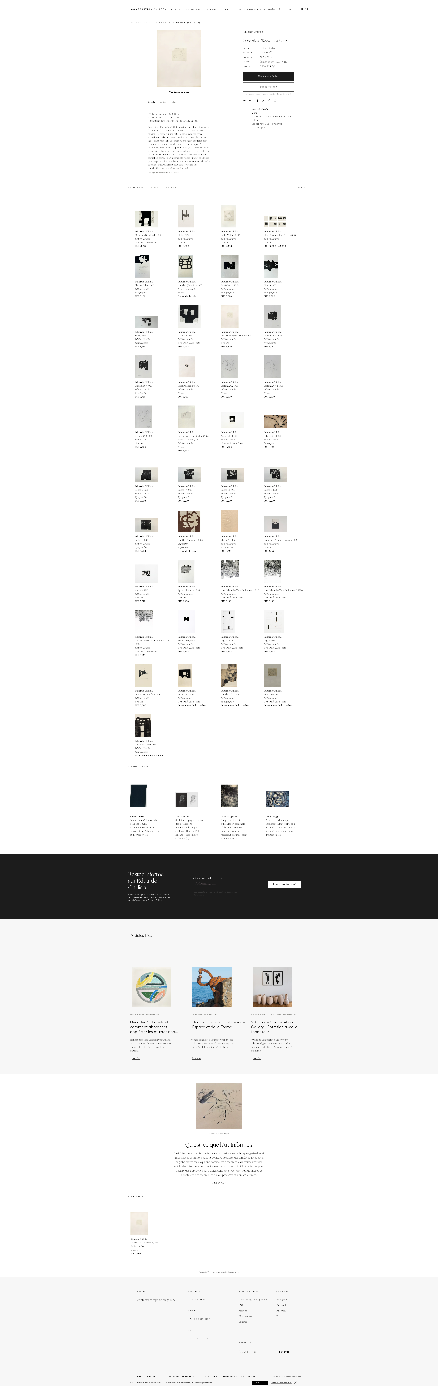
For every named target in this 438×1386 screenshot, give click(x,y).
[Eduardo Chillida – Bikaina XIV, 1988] (189, 621)
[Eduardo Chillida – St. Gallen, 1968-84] (232, 266)
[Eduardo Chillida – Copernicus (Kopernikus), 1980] (232, 316)
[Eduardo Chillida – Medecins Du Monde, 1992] (146, 216)
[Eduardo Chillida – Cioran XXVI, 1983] (275, 316)
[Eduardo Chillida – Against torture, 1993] (189, 571)
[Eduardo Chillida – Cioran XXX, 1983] (232, 366)
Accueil (135, 23)
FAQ (241, 1305)
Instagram (281, 1299)
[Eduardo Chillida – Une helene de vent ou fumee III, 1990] (146, 621)
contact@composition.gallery (156, 1300)
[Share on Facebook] (257, 100)
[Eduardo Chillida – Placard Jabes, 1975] (146, 266)
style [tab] (174, 102)
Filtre (299, 187)
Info (226, 9)
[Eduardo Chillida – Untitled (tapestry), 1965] (189, 521)
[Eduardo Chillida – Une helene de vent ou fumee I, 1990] (232, 571)
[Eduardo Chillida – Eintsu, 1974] (189, 216)
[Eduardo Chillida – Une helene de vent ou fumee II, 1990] (275, 571)
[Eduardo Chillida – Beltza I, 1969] (146, 521)
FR (302, 9)
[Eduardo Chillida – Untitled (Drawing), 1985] (189, 266)
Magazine (212, 9)
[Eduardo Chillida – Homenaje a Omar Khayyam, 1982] (275, 521)
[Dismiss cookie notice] (295, 1383)
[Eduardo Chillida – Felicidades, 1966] (275, 417)
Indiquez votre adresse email (207, 878)
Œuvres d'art (193, 9)
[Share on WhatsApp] (275, 100)
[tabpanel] (179, 143)
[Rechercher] (290, 9)
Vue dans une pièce (179, 92)
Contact (243, 1321)
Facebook (281, 1305)
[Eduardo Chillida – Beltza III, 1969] (232, 470)
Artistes (175, 9)
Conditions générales (180, 1376)
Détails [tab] (151, 102)
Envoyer (284, 1352)
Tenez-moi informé (284, 884)
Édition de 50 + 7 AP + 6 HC (273, 61)
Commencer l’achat (268, 76)
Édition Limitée (267, 48)
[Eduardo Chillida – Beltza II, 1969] (275, 470)
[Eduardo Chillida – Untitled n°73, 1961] (232, 675)
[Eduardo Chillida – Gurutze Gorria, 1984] (146, 725)
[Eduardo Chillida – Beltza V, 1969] (146, 470)
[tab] (135, 188)
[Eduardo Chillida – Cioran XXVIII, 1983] (275, 366)
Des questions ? (268, 86)
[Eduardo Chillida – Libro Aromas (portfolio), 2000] (275, 216)
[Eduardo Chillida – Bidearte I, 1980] (275, 675)
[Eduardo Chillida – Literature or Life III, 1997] (146, 675)
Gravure (264, 52)
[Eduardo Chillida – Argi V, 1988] (275, 621)
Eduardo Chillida (163, 23)
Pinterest (281, 1310)
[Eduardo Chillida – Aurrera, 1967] (146, 571)
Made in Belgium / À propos (253, 1299)
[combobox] (265, 9)
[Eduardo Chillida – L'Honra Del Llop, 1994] (189, 366)
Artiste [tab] (163, 102)
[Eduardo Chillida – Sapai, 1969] (146, 316)
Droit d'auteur (146, 1376)
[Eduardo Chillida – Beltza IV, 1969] (189, 470)
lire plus (136, 1058)
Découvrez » (219, 1183)
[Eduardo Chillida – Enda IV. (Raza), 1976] (232, 216)
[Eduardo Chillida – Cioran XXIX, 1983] (146, 417)
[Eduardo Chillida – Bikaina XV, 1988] (189, 675)
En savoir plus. (259, 127)
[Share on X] (263, 100)
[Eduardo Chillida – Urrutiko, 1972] (189, 316)
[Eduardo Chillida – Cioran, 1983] (275, 266)
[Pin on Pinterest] (269, 100)
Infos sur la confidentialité (281, 1383)
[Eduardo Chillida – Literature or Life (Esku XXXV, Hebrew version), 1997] (189, 417)
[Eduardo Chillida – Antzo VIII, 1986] (232, 417)
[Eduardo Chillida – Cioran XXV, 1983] (146, 366)
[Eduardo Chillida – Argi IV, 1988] (232, 621)
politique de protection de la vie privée (230, 1376)
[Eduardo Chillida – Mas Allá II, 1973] (232, 521)
